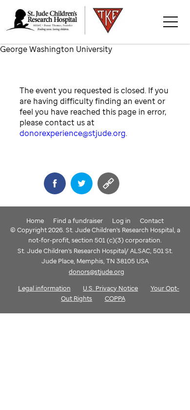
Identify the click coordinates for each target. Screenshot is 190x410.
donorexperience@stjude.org (72, 133)
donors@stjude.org (96, 271)
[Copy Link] (108, 183)
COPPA (115, 298)
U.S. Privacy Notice (110, 288)
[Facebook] (55, 183)
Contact (152, 220)
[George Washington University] (97, 22)
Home (35, 220)
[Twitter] (82, 183)
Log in (121, 220)
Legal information (44, 288)
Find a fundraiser (78, 220)
